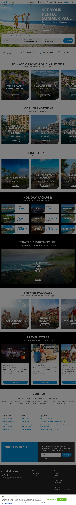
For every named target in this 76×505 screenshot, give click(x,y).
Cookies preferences (51, 499)
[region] (38, 499)
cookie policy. (8, 503)
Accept (61, 499)
